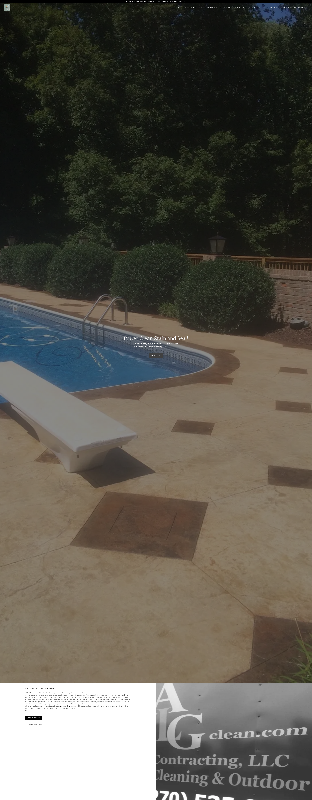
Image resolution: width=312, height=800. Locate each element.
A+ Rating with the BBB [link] (257, 8)
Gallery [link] (237, 8)
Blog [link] (244, 8)
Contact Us (155, 355)
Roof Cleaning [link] (225, 8)
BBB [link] (270, 8)
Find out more (34, 718)
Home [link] (178, 8)
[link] (7, 7)
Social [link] (276, 8)
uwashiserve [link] (287, 8)
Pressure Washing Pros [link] (208, 8)
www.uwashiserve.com (67, 706)
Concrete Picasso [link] (190, 8)
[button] (299, 8)
